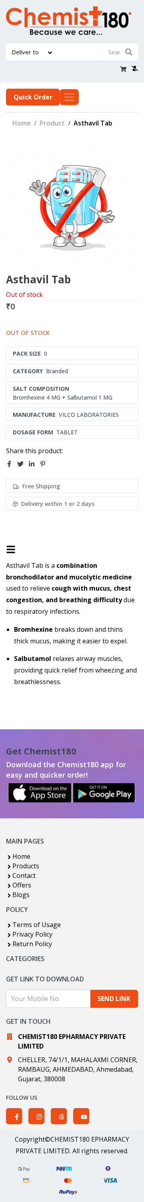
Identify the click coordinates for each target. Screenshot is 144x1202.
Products (25, 866)
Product (52, 123)
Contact (24, 875)
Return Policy (32, 943)
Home (21, 123)
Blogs (21, 894)
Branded (57, 371)
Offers (21, 885)
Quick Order (33, 97)
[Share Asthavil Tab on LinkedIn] (34, 464)
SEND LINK (114, 998)
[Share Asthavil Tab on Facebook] (11, 464)
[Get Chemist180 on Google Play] (104, 792)
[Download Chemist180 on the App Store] (40, 792)
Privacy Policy (32, 934)
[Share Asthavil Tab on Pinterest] (45, 464)
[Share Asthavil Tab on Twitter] (22, 464)
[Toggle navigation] (69, 97)
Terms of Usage (36, 924)
